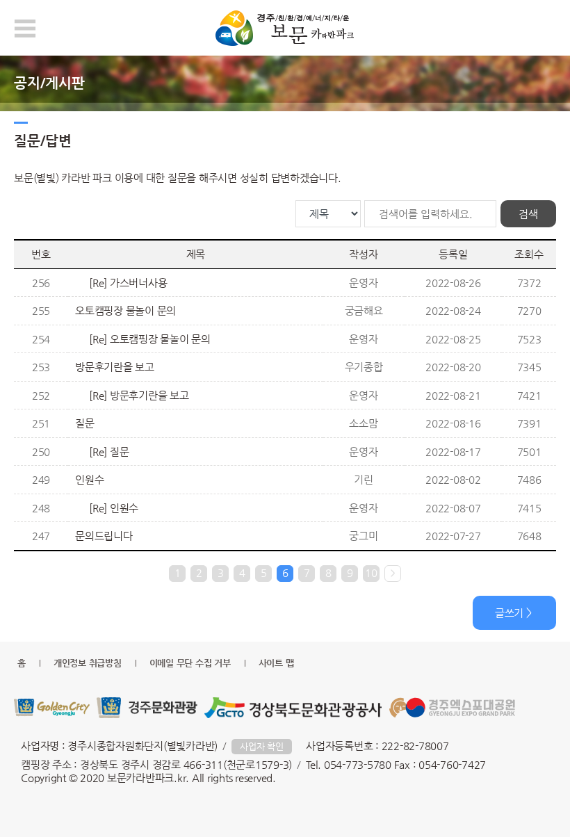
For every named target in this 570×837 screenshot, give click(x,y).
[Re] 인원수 (113, 508)
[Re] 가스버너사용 (128, 283)
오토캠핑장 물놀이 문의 (125, 310)
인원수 (89, 479)
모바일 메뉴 (25, 28)
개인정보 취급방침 (88, 663)
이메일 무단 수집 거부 (190, 663)
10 (371, 572)
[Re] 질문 (109, 451)
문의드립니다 (104, 536)
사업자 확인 (262, 746)
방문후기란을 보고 (114, 367)
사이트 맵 (276, 663)
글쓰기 (509, 613)
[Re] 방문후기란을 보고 (139, 395)
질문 (85, 423)
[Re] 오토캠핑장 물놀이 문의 (150, 339)
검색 (528, 214)
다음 (392, 573)
